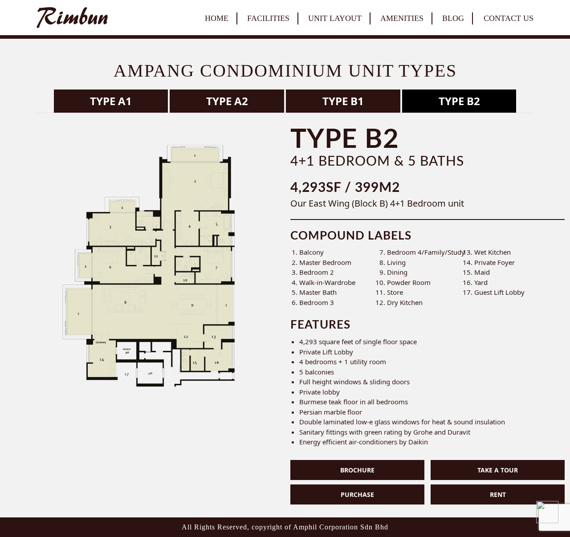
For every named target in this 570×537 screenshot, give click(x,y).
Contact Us (508, 18)
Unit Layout (335, 18)
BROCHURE (357, 470)
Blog (453, 18)
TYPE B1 (343, 101)
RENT (498, 494)
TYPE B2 (459, 101)
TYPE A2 (227, 101)
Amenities (401, 18)
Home (216, 18)
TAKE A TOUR (497, 470)
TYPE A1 (111, 101)
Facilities (268, 18)
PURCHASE (357, 494)
